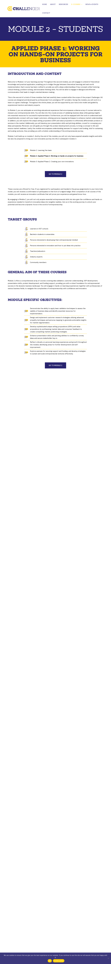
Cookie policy (58, 961)
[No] (108, 958)
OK (50, 961)
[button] (81, 4)
